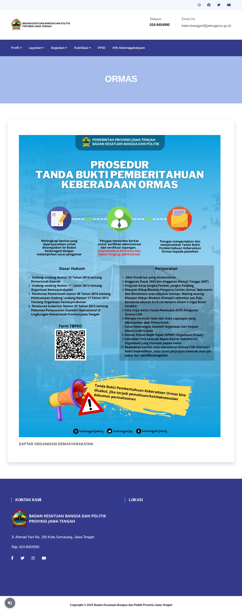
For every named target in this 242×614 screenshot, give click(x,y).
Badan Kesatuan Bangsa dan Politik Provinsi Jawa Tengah (133, 605)
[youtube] (229, 5)
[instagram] (199, 5)
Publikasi (81, 48)
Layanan (35, 48)
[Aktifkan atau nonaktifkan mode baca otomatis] (10, 603)
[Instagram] (33, 558)
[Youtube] (44, 558)
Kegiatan (58, 48)
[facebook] (209, 5)
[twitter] (219, 5)
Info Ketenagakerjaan (128, 48)
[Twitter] (22, 558)
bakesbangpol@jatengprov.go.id (206, 26)
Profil (15, 48)
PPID (101, 48)
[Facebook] (12, 558)
